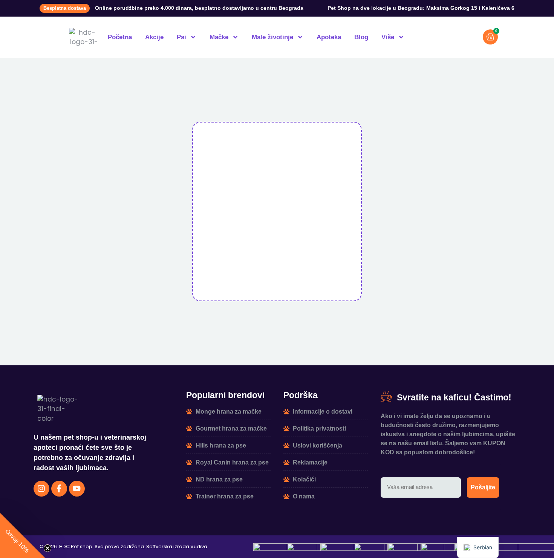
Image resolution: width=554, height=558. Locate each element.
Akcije (154, 37)
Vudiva (198, 546)
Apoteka (329, 37)
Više (387, 37)
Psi (181, 37)
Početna (120, 37)
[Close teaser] (47, 548)
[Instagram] (41, 489)
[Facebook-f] (59, 489)
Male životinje (272, 37)
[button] (22, 535)
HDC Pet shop (75, 546)
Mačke (219, 37)
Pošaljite (483, 487)
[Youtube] (77, 489)
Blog (361, 37)
